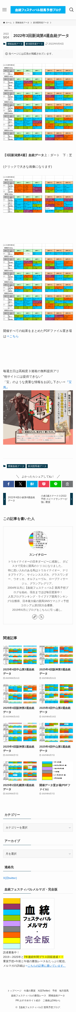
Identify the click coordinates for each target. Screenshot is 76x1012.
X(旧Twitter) (44, 990)
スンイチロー (38, 554)
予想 (54, 990)
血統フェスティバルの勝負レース (28, 995)
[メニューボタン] (4, 10)
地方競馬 (64, 990)
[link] (34, 616)
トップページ (14, 990)
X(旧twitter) (10, 877)
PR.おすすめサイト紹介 (28, 1000)
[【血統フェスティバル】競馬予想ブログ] (38, 10)
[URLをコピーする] (67, 484)
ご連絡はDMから (51, 1000)
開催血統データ (15, 44)
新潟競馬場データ (34, 44)
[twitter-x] (41, 616)
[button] (8, 484)
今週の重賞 (29, 990)
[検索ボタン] (71, 10)
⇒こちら (12, 336)
